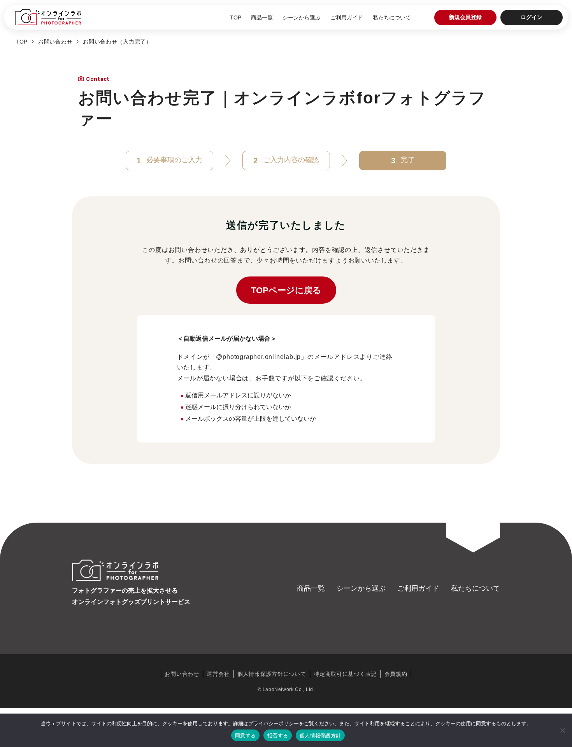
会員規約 (395, 674)
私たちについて (392, 17)
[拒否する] (562, 730)
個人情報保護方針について (271, 674)
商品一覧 (262, 17)
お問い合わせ (55, 41)
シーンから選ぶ (301, 17)
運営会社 (218, 674)
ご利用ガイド (346, 17)
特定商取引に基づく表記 (345, 674)
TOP (235, 17)
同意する (245, 735)
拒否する (277, 735)
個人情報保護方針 (320, 735)
